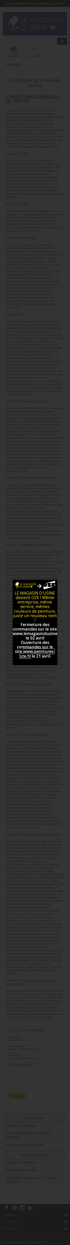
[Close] (53, 584)
